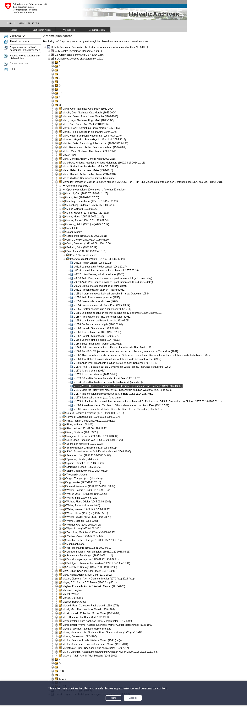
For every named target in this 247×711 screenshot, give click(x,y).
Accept (132, 698)
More (113, 698)
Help (12, 69)
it (38, 23)
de (29, 23)
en (33, 23)
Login (21, 23)
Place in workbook (19, 41)
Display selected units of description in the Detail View (25, 48)
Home (10, 23)
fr (36, 23)
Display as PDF (18, 35)
